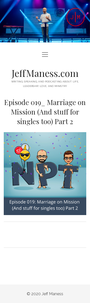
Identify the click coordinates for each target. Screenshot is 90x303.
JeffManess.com (45, 73)
